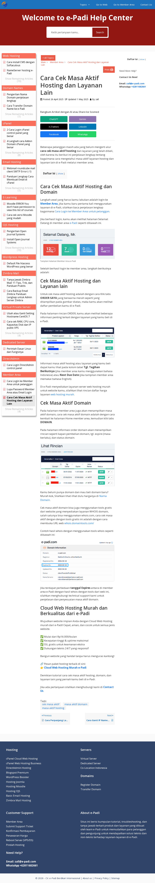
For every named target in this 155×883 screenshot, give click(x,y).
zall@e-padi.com (135, 83)
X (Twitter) (54, 126)
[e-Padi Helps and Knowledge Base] (5, 4)
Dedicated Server (91, 763)
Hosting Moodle (15, 786)
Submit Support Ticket (19, 826)
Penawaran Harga (17, 835)
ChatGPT (53, 119)
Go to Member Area (124, 4)
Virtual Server (89, 758)
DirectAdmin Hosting (18, 768)
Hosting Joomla (15, 782)
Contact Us (146, 4)
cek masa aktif (50, 704)
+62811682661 (138, 86)
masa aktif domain (75, 704)
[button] (19, 55)
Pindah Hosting (15, 845)
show (60, 173)
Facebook (54, 134)
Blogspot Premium (17, 772)
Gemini (82, 119)
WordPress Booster (17, 777)
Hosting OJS (13, 791)
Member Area (49, 203)
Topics (83, 4)
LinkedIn (83, 126)
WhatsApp (83, 134)
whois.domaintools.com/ (79, 523)
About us (87, 878)
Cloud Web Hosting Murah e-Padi (65, 667)
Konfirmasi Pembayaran (20, 831)
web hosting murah (62, 394)
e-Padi (73, 223)
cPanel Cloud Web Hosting (22, 758)
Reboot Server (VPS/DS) (19, 840)
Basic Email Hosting (18, 795)
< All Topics (48, 57)
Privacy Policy (101, 878)
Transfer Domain (91, 789)
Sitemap (115, 878)
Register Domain (90, 784)
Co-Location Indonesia (94, 768)
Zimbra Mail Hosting (18, 800)
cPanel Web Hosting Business (23, 763)
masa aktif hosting (53, 708)
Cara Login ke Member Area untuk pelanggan (82, 211)
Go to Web (101, 4)
